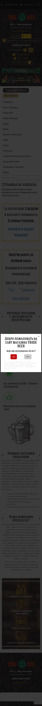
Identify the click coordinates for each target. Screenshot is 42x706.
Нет (28, 357)
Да (13, 357)
